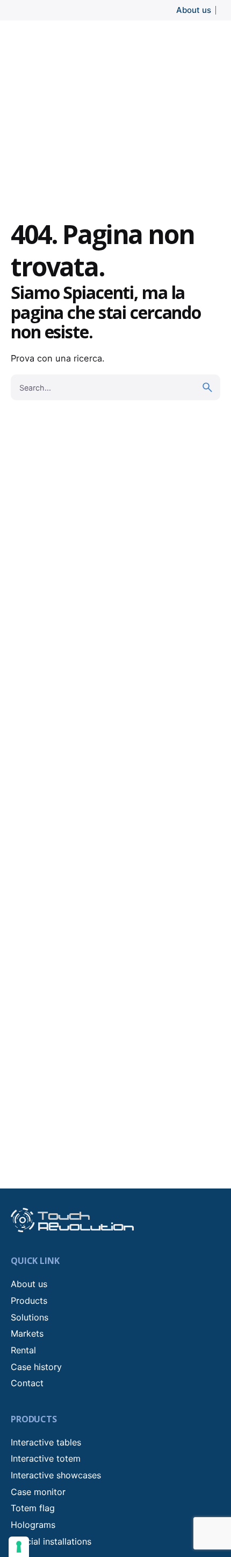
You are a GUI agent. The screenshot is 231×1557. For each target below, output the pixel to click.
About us (193, 10)
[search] (207, 387)
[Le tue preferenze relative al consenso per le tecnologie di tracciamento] (19, 1547)
